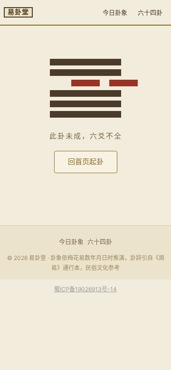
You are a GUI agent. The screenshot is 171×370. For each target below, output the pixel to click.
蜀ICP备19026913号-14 (85, 289)
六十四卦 (150, 12)
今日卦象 (115, 12)
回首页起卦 (86, 161)
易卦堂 (18, 12)
